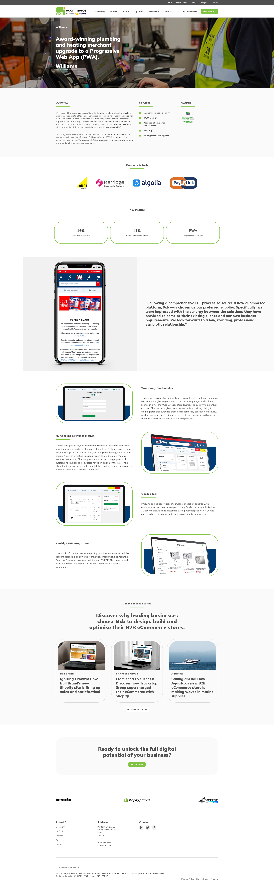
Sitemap (214, 879)
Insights (204, 3)
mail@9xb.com (104, 845)
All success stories (137, 709)
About (169, 3)
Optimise (139, 11)
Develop (126, 11)
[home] (71, 11)
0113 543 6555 (190, 11)
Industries (153, 11)
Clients (167, 11)
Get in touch (209, 11)
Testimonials (181, 3)
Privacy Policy (187, 879)
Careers (215, 3)
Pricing (194, 3)
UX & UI (113, 11)
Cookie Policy (202, 879)
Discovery (100, 11)
